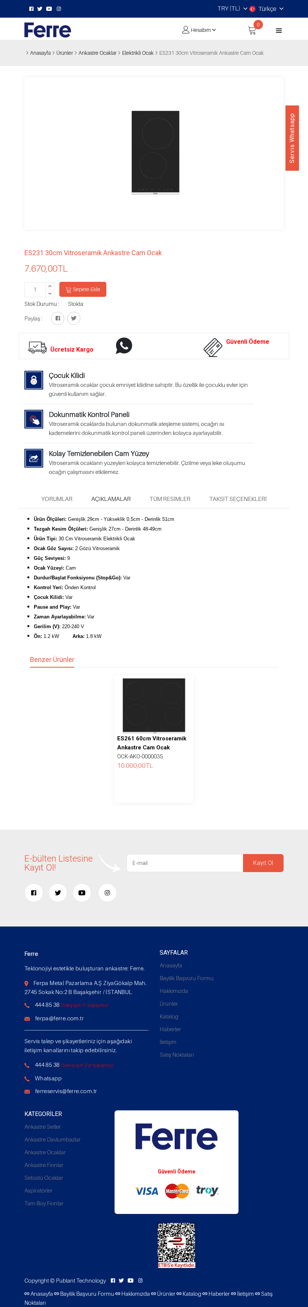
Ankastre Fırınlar (43, 1164)
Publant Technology (81, 1280)
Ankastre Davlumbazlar (52, 1139)
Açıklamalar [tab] (111, 498)
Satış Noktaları (177, 1054)
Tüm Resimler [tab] (169, 498)
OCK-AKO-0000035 (151, 747)
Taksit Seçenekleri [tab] (238, 498)
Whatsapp (48, 1078)
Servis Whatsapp (292, 138)
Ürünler (64, 53)
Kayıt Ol (263, 862)
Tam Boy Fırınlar (43, 1203)
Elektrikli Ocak (138, 53)
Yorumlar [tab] (56, 498)
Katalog (169, 1016)
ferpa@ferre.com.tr (59, 1018)
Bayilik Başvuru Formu (187, 978)
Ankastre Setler (42, 1126)
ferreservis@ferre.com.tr (66, 1090)
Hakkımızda (174, 990)
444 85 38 (47, 1004)
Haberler (170, 1029)
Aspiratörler (38, 1190)
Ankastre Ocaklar (97, 53)
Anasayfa (40, 53)
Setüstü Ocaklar (43, 1177)
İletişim (168, 1041)
